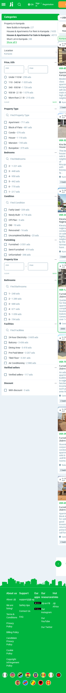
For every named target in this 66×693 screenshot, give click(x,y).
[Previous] (58, 564)
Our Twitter (46, 627)
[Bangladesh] (58, 675)
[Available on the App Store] (37, 603)
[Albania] (40, 682)
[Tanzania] (20, 675)
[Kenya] (12, 675)
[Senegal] (43, 675)
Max (31, 68)
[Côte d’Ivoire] (51, 675)
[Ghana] (27, 675)
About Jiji (11, 599)
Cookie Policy (9, 652)
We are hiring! (9, 607)
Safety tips (24, 605)
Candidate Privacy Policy (11, 641)
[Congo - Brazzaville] (33, 682)
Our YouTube (45, 620)
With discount (19, 390)
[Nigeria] (4, 675)
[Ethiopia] (35, 675)
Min (7, 68)
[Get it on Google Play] (37, 609)
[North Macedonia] (48, 682)
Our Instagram (46, 611)
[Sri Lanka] (17, 682)
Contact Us (24, 611)
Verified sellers (21, 375)
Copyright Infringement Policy (12, 662)
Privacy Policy (10, 625)
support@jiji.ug (26, 599)
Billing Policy (12, 632)
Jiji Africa (56, 605)
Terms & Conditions (11, 616)
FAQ (21, 617)
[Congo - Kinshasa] (25, 682)
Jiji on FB (45, 603)
